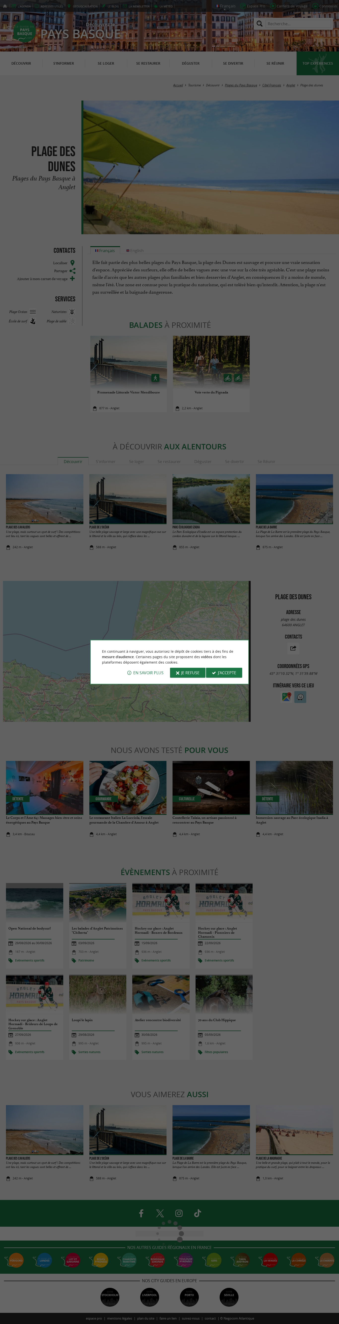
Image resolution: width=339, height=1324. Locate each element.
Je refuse (190, 672)
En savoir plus (148, 672)
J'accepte (227, 672)
